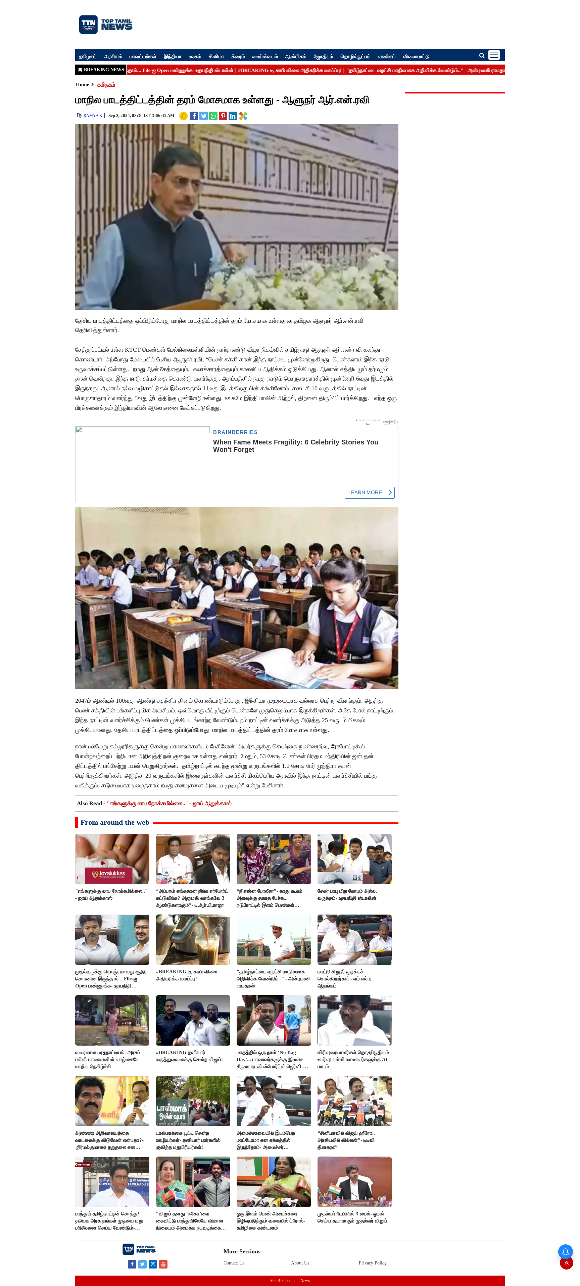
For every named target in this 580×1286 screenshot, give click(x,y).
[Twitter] (142, 1264)
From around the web (115, 822)
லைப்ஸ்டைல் (265, 56)
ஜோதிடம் (323, 56)
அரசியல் (113, 56)
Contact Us (234, 1262)
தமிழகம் (88, 56)
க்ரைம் (238, 56)
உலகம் (195, 56)
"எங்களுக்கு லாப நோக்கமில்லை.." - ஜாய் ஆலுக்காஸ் (169, 803)
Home (82, 84)
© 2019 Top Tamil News (290, 1280)
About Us (300, 1262)
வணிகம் (387, 56)
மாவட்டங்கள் (143, 56)
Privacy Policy (373, 1262)
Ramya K (93, 115)
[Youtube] (163, 1264)
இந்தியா (173, 56)
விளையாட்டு (416, 56)
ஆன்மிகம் (295, 56)
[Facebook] (132, 1264)
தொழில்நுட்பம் (356, 56)
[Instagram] (153, 1264)
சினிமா (216, 56)
